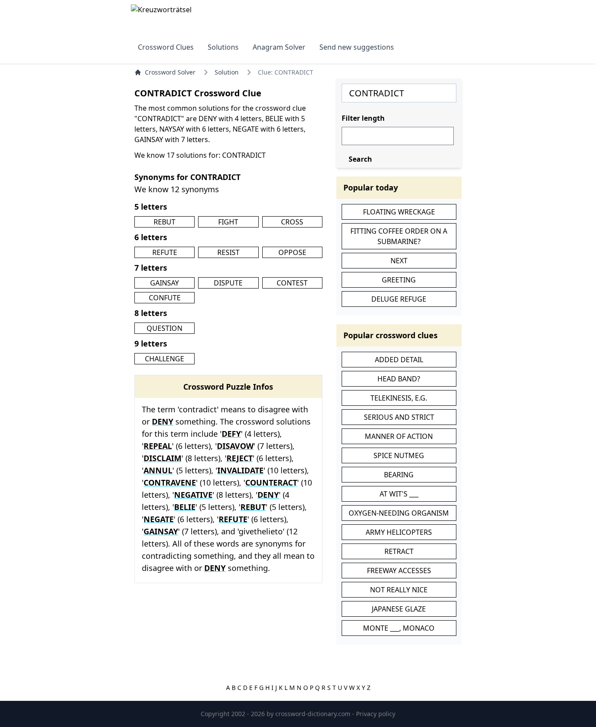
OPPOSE (292, 252)
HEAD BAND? (398, 379)
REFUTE (164, 252)
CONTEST (292, 283)
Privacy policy (375, 714)
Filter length (363, 118)
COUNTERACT (271, 482)
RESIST (228, 252)
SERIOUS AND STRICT (399, 417)
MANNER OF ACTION (399, 436)
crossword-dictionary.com (313, 714)
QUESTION (164, 328)
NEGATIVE (193, 494)
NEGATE (159, 519)
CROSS (292, 222)
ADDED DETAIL (399, 359)
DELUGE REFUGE (398, 299)
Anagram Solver (279, 47)
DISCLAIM (163, 458)
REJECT (239, 458)
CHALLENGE (164, 359)
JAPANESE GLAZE (399, 609)
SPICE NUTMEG (398, 455)
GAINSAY (164, 283)
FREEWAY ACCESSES (399, 570)
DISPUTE (228, 283)
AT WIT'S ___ (399, 494)
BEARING (399, 474)
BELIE (184, 507)
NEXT (399, 260)
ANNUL (158, 470)
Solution (227, 72)
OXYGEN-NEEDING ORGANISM (399, 513)
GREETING (399, 280)
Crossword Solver (170, 72)
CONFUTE (165, 297)
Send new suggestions (356, 47)
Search (360, 159)
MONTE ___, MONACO (399, 628)
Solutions (223, 47)
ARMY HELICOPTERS (399, 532)
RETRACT (399, 551)
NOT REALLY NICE (399, 590)
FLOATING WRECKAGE (399, 212)
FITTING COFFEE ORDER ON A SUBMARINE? (398, 236)
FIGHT (228, 222)
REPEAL (158, 446)
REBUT (164, 222)
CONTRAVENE (170, 482)
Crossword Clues (166, 47)
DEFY (231, 433)
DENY (162, 421)
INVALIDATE (240, 470)
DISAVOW (235, 446)
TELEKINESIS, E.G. (398, 398)
